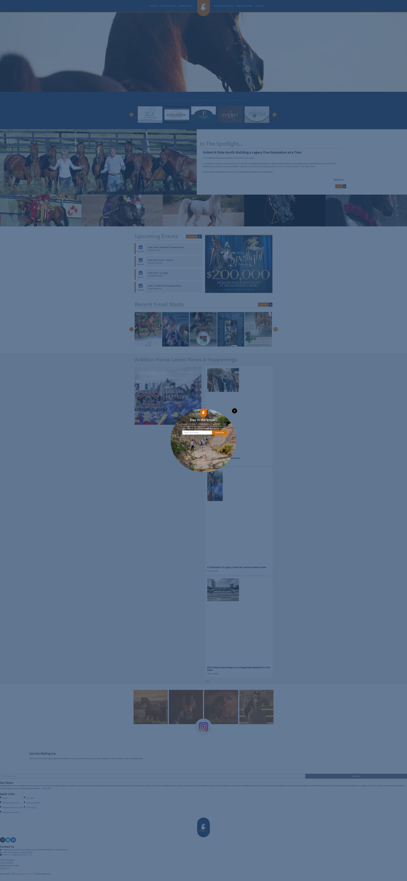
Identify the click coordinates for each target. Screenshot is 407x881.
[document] (203, 440)
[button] (233, 411)
